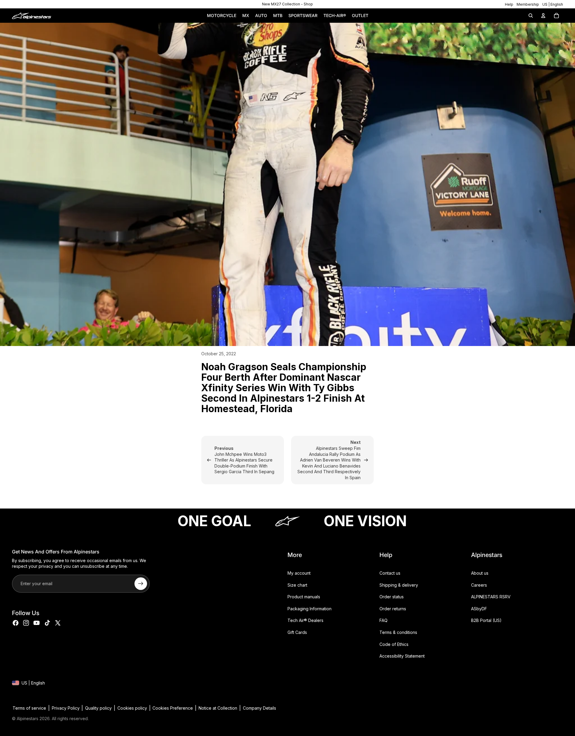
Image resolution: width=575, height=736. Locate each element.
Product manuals (304, 597)
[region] (287, 4)
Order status (391, 597)
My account (299, 573)
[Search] (530, 15)
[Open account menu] (543, 15)
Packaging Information (310, 608)
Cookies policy (132, 708)
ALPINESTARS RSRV (491, 597)
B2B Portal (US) (486, 620)
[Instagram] (26, 622)
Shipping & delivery (398, 585)
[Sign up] (140, 583)
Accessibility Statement (402, 656)
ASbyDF (479, 608)
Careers (479, 585)
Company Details (259, 708)
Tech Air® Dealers (305, 620)
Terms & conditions (398, 632)
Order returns (392, 608)
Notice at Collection (218, 708)
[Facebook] (15, 622)
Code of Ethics (393, 644)
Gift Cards (297, 632)
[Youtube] (36, 622)
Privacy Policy (66, 708)
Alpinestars (27, 718)
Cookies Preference (172, 708)
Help (509, 4)
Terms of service (29, 708)
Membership (528, 4)
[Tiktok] (47, 622)
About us (479, 573)
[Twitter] (57, 622)
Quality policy (98, 708)
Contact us (389, 573)
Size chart (297, 585)
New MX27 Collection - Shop (287, 4)
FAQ (383, 620)
